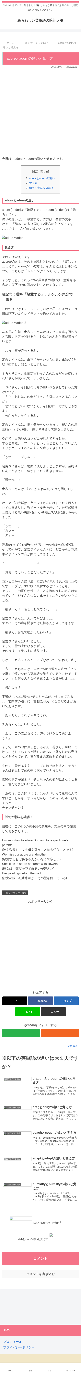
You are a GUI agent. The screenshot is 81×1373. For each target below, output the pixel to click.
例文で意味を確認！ (41, 187)
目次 (35, 171)
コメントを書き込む (40, 1274)
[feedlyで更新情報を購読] (21, 1033)
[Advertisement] (40, 111)
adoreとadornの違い (42, 178)
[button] (53, 1011)
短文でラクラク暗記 (16, 892)
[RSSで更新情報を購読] (60, 1033)
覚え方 (33, 183)
